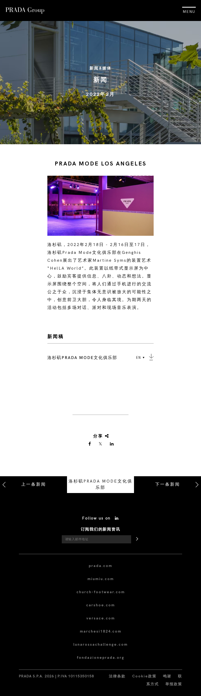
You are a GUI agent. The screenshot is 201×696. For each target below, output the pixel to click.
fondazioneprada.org (100, 657)
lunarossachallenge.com (100, 644)
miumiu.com (100, 579)
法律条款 (117, 676)
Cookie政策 (144, 676)
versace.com (100, 618)
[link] (90, 444)
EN (138, 358)
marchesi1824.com (100, 631)
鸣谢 (167, 676)
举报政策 (173, 684)
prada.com (100, 566)
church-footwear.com (100, 592)
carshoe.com (100, 605)
